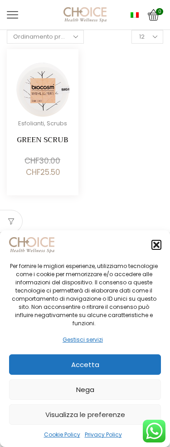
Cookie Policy (62, 434)
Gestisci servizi (83, 339)
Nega (85, 389)
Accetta (85, 364)
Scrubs (57, 123)
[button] (156, 244)
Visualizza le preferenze (85, 414)
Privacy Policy (103, 434)
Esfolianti (31, 123)
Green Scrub (42, 139)
